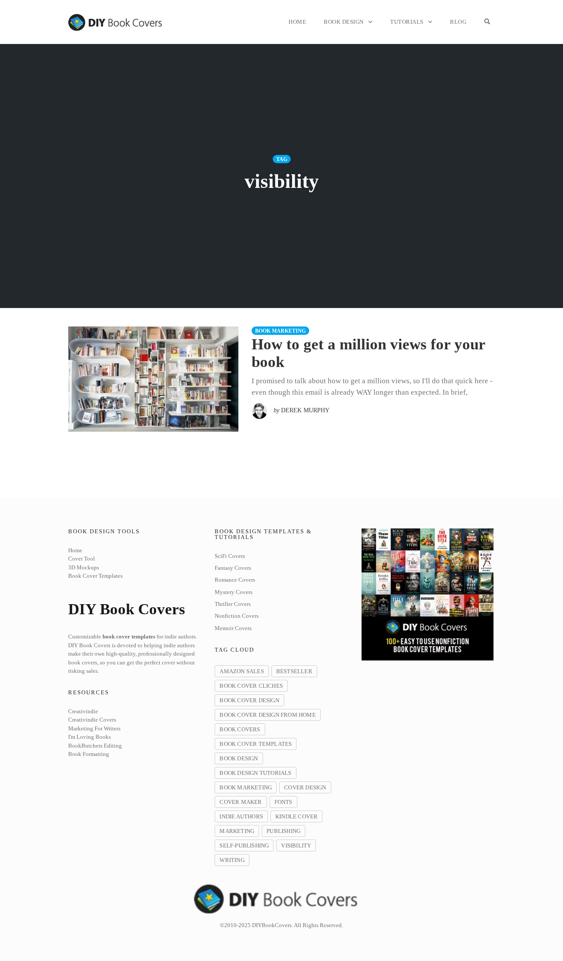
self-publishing (244, 845)
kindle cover (296, 816)
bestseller (294, 671)
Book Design (344, 21)
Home (297, 21)
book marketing (280, 331)
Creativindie (83, 711)
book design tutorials (255, 773)
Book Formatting (88, 754)
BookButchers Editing (95, 745)
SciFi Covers (230, 556)
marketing (236, 831)
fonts (283, 802)
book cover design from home (267, 715)
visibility (296, 845)
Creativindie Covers (92, 719)
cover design (305, 787)
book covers (239, 729)
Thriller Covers (233, 604)
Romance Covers (235, 579)
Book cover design (249, 700)
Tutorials (407, 21)
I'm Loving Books (89, 737)
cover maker (240, 802)
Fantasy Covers (233, 568)
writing (231, 860)
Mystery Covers (233, 592)
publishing (283, 831)
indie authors (241, 816)
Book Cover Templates (95, 575)
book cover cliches (251, 685)
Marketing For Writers (94, 728)
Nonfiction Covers (237, 616)
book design (238, 758)
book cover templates (255, 744)
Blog (458, 21)
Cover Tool (81, 558)
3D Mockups (83, 567)
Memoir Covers (233, 628)
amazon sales (241, 671)
